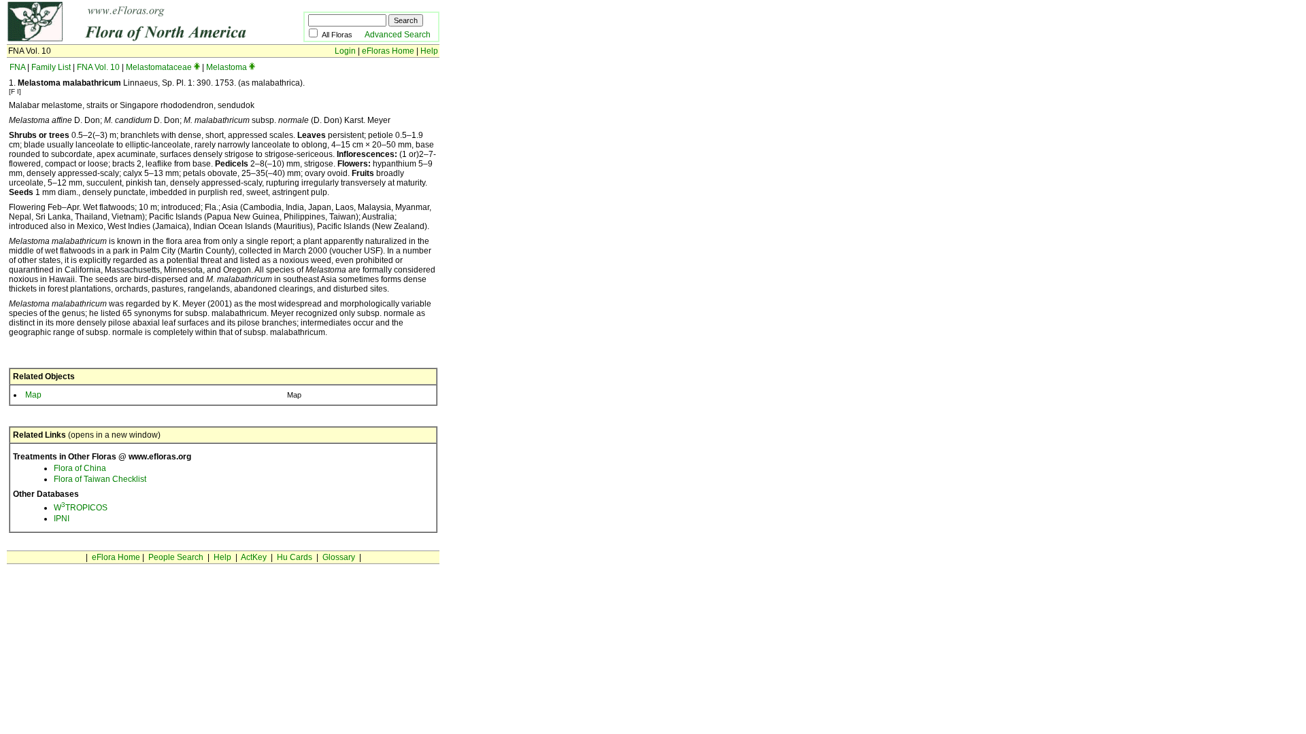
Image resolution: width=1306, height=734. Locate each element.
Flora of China (80, 468)
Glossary (338, 557)
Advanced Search (398, 34)
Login (345, 51)
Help (429, 51)
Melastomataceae (159, 67)
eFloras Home (388, 51)
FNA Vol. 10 (98, 67)
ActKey (254, 557)
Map (33, 395)
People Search (175, 557)
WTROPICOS (80, 507)
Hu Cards (294, 557)
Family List (51, 67)
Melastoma (226, 67)
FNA (17, 67)
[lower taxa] (197, 67)
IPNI (61, 518)
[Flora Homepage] (134, 39)
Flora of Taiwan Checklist (100, 479)
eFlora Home (116, 557)
